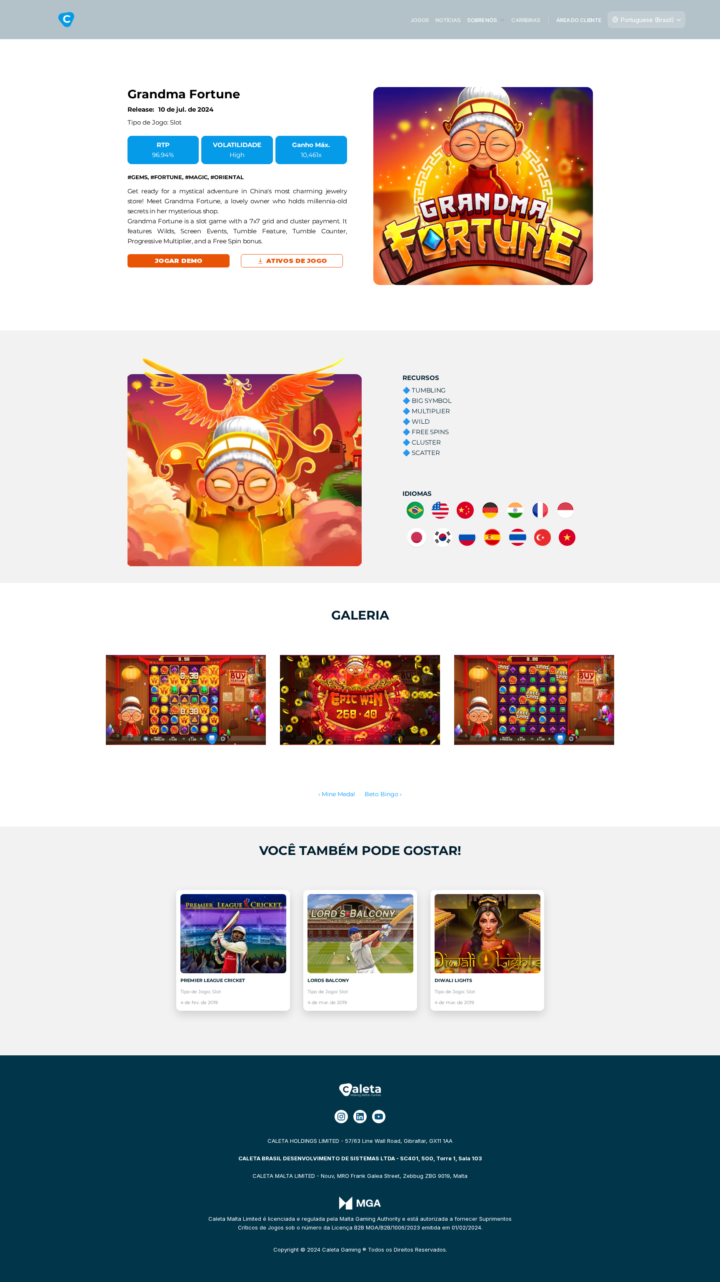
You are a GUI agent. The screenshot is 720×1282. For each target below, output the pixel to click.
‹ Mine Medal (336, 794)
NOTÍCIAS (448, 19)
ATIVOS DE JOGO (296, 261)
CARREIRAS (525, 19)
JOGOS (419, 19)
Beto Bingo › (383, 794)
